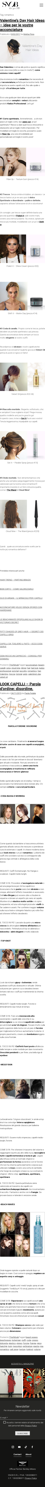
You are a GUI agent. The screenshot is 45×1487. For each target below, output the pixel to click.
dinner (23, 668)
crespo (35, 1340)
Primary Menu (41, 5)
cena (8, 668)
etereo (19, 1343)
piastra (36, 1346)
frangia (33, 1343)
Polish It (20, 215)
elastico (12, 1343)
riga (41, 1346)
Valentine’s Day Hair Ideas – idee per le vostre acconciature (22, 25)
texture (22, 1349)
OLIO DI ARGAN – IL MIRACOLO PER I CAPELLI (21, 598)
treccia (12, 674)
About (28, 1454)
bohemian (16, 1340)
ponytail (15, 671)
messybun (17, 1346)
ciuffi (24, 1340)
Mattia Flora (28, 34)
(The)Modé (14, 665)
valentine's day (34, 674)
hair (28, 668)
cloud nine (15, 668)
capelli (2, 668)
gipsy (39, 1343)
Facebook (32, 1447)
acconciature (31, 665)
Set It (24, 418)
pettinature (27, 1346)
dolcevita (4, 1343)
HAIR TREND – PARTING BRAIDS (15, 580)
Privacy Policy (31, 1425)
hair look (34, 668)
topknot (29, 1349)
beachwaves (5, 1340)
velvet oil (4, 677)
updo (25, 674)
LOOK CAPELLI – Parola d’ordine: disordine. (20, 686)
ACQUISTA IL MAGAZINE (22, 1364)
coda (29, 1340)
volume (37, 1349)
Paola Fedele (30, 693)
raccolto (23, 671)
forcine (26, 1343)
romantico (32, 671)
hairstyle (3, 1346)
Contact (17, 1454)
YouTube (19, 1447)
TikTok (26, 1447)
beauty (41, 665)
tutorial (19, 674)
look (10, 1346)
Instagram (13, 1447)
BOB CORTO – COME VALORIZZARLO (16, 589)
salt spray (14, 1349)
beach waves (32, 1337)
